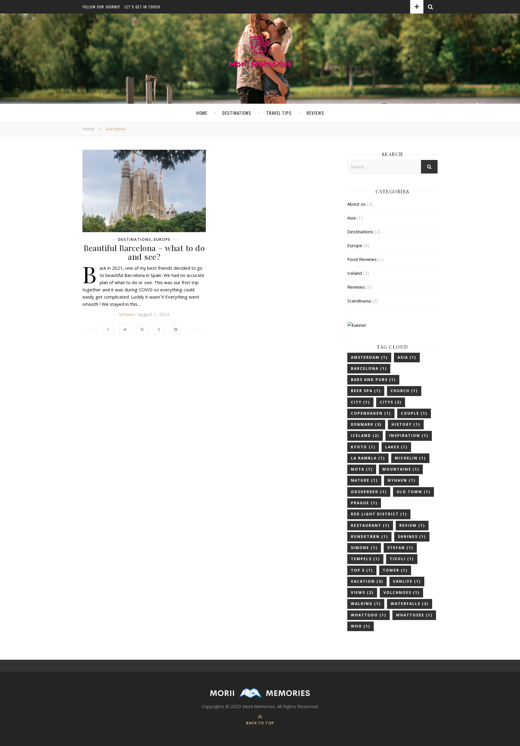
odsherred (369, 491)
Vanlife (407, 581)
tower (395, 570)
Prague (364, 502)
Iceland (354, 273)
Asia (351, 218)
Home (201, 112)
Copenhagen (371, 413)
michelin (410, 458)
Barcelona (369, 368)
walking (366, 603)
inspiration (408, 435)
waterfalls (410, 603)
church (404, 390)
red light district (379, 514)
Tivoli (402, 558)
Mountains (400, 469)
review (412, 525)
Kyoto (363, 447)
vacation (367, 581)
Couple (414, 413)
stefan (400, 547)
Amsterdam (369, 357)
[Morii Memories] (260, 53)
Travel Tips (279, 112)
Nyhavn (401, 480)
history (406, 424)
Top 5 (362, 570)
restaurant (370, 525)
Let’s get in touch (142, 6)
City (360, 402)
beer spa (366, 390)
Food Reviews (362, 259)
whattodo (368, 615)
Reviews (315, 112)
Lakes (396, 447)
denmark (366, 424)
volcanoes (401, 592)
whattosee (414, 615)
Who (360, 626)
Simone (126, 314)
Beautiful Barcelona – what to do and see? (144, 252)
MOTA (362, 469)
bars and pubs (373, 379)
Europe (162, 239)
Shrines (412, 536)
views (362, 592)
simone (364, 547)
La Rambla (368, 458)
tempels (365, 558)
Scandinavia (359, 301)
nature (364, 480)
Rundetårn (369, 536)
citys (390, 402)
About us (356, 204)
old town (413, 491)
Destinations (236, 112)
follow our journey (101, 6)
